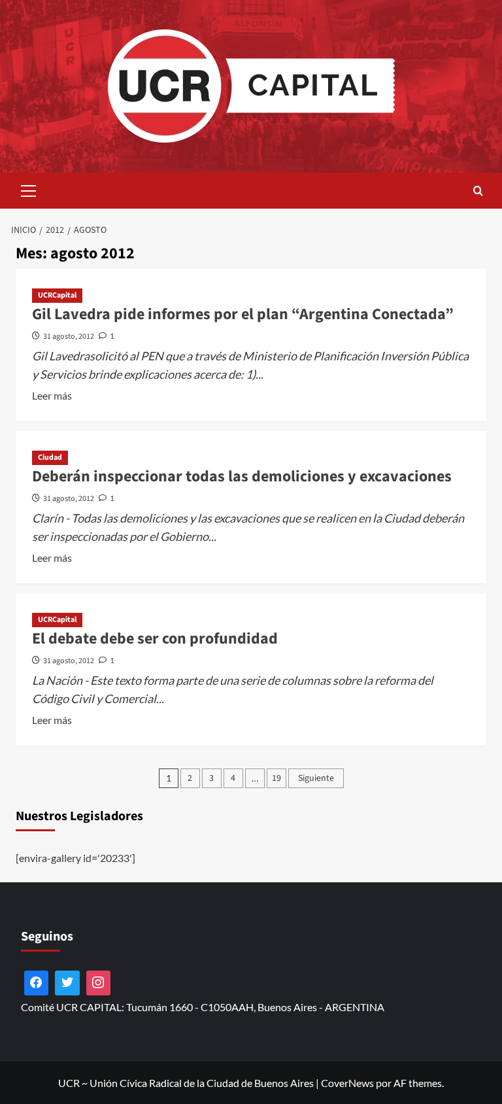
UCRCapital (57, 295)
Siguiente (316, 778)
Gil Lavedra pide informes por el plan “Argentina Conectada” (243, 314)
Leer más (52, 396)
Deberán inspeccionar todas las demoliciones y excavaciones (242, 476)
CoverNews (347, 1083)
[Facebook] (36, 983)
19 (276, 778)
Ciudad (50, 457)
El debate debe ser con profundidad (155, 638)
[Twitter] (67, 983)
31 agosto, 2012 (68, 336)
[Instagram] (98, 983)
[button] (29, 189)
